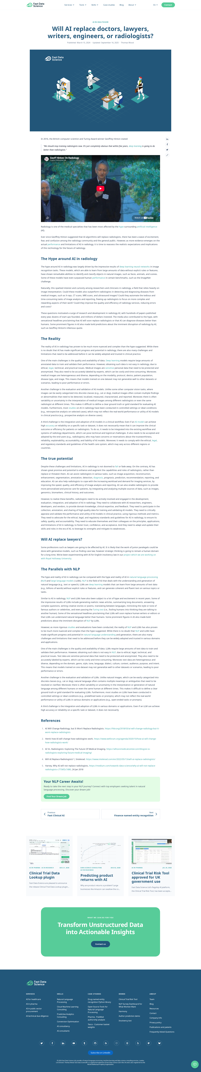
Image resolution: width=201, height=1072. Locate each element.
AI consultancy (63, 1026)
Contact (168, 5)
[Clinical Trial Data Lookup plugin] (49, 866)
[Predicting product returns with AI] (100, 866)
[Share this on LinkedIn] (167, 139)
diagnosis (98, 477)
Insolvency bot (125, 1020)
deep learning (135, 146)
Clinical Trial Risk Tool (128, 999)
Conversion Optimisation (68, 1021)
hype (121, 226)
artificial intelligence (147, 226)
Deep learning (113, 360)
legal (51, 368)
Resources (154, 1008)
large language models (62, 580)
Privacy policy (155, 1022)
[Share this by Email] (167, 155)
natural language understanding (100, 634)
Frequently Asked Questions (162, 1032)
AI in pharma (31, 1004)
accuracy (50, 425)
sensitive (109, 368)
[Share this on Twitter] (167, 150)
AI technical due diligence (37, 1016)
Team (152, 999)
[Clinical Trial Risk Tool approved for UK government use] (151, 866)
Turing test (98, 609)
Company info (156, 1018)
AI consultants (63, 1031)
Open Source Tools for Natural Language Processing (98, 1009)
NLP (43, 580)
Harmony (123, 1011)
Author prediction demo (129, 1016)
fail (116, 466)
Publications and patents (160, 1027)
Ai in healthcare (101, 22)
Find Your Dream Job (57, 796)
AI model (139, 421)
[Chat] (195, 1064)
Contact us (100, 944)
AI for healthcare (33, 999)
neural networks (142, 266)
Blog (122, 5)
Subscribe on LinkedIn (100, 1052)
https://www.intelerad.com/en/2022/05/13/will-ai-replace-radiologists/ (120, 759)
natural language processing (144, 577)
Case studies (109, 5)
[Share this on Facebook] (167, 144)
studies (72, 407)
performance (54, 244)
